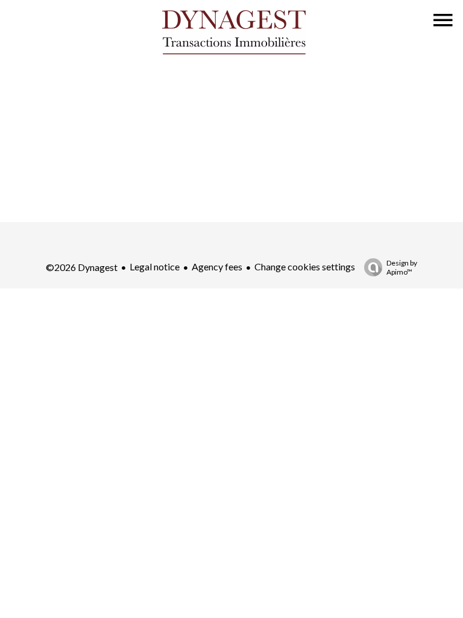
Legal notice (155, 266)
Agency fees (217, 266)
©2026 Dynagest (82, 267)
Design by (401, 267)
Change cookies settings (304, 266)
